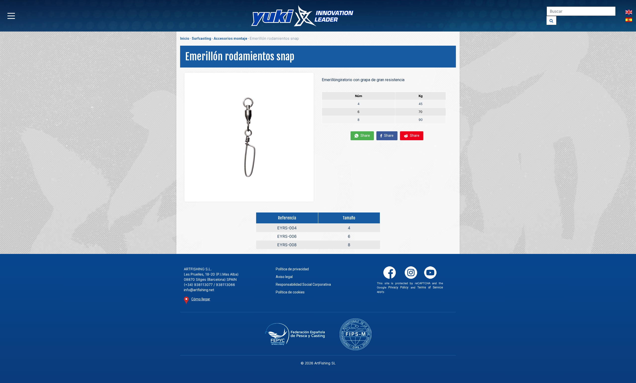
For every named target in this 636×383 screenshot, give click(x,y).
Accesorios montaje (230, 38)
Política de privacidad (292, 269)
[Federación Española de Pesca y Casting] (294, 334)
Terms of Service (430, 287)
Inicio (184, 38)
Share (365, 136)
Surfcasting (201, 38)
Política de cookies (290, 292)
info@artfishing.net (199, 290)
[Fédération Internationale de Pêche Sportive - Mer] (355, 334)
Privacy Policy (398, 287)
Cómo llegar (200, 299)
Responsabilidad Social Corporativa (303, 284)
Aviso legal (284, 277)
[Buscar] (551, 20)
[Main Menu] (11, 16)
